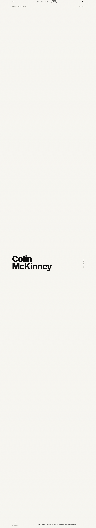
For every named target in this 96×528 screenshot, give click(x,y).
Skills (38, 1)
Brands (42, 1)
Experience (47, 1)
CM (13, 1)
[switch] (83, 1)
